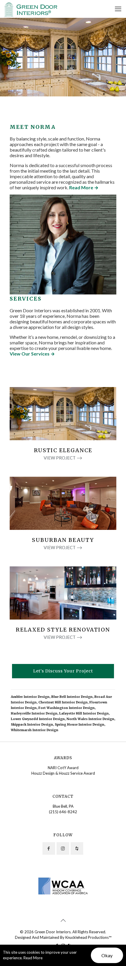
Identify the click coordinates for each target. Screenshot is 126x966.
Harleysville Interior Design (34, 713)
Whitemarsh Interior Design (34, 730)
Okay (107, 955)
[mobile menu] (118, 9)
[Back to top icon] (63, 920)
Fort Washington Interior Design (66, 708)
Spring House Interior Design (79, 724)
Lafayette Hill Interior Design (84, 713)
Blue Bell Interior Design (72, 697)
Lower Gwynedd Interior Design (38, 719)
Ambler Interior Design (30, 697)
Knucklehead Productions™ (88, 937)
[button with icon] (48, 848)
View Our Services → (32, 353)
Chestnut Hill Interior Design (63, 702)
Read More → (83, 187)
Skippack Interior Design (32, 724)
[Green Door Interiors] (30, 8)
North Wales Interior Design (90, 719)
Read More (32, 957)
